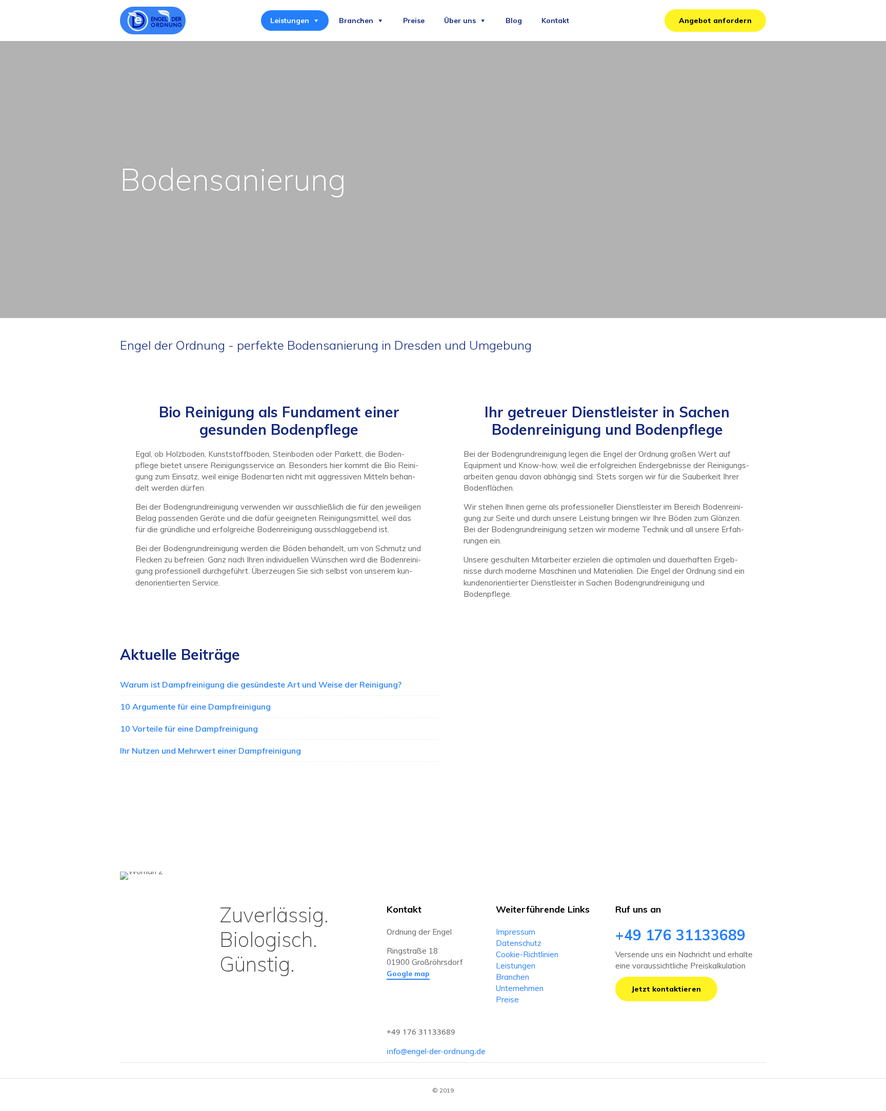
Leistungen (289, 20)
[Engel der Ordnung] (153, 20)
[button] (715, 20)
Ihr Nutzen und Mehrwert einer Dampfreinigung (210, 750)
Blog (514, 20)
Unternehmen (519, 988)
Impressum (515, 932)
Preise (414, 20)
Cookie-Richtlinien (527, 954)
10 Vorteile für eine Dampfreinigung (189, 728)
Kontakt (555, 20)
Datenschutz (518, 943)
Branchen (356, 20)
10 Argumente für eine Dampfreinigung (195, 706)
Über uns (460, 20)
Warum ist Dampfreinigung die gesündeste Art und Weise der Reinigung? (260, 684)
